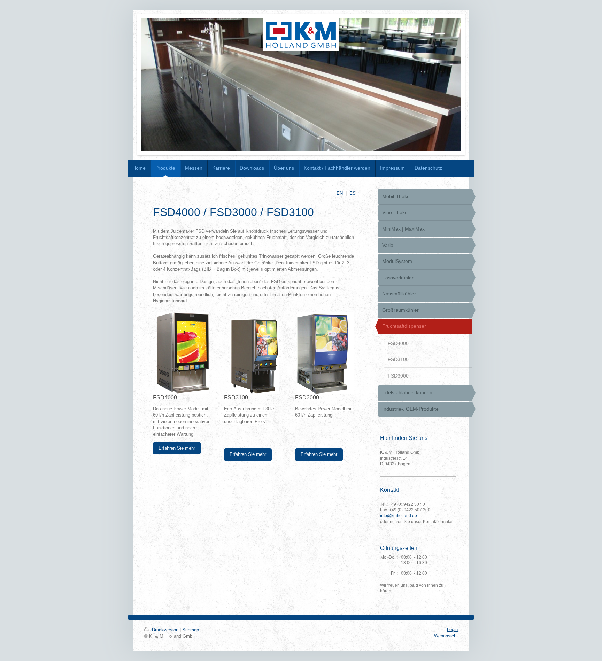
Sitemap (190, 629)
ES (352, 193)
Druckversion (165, 629)
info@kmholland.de (398, 515)
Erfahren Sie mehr (177, 448)
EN (340, 193)
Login (452, 629)
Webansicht (446, 635)
